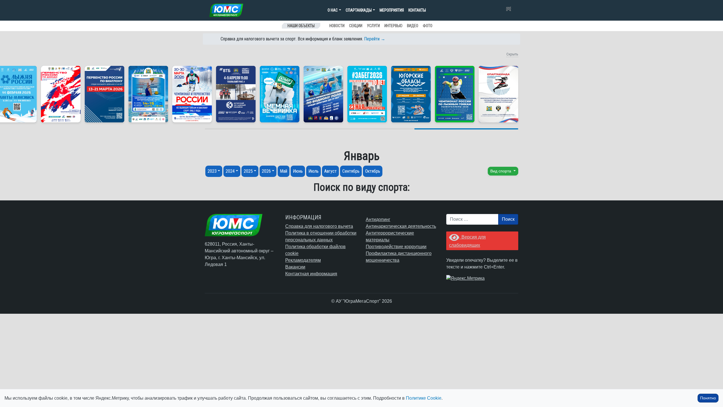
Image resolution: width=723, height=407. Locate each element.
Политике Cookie (423, 398)
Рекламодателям (303, 260)
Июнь (298, 171)
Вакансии (295, 267)
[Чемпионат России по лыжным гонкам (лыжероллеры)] (454, 94)
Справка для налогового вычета (319, 226)
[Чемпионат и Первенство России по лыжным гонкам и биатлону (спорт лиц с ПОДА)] (192, 94)
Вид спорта (501, 171)
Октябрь (372, 171)
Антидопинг (378, 219)
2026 (266, 171)
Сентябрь (351, 171)
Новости (337, 25)
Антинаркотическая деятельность (401, 226)
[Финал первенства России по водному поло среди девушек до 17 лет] (323, 94)
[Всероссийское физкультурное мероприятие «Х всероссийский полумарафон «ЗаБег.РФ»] (367, 94)
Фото (427, 25)
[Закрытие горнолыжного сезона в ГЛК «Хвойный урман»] (279, 94)
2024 (230, 171)
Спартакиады (359, 10)
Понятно (708, 398)
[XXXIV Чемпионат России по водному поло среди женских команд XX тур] (148, 94)
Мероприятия (392, 10)
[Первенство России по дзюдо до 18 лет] (60, 94)
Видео (412, 25)
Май (283, 171)
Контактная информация (311, 273)
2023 (212, 171)
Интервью (393, 25)
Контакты (417, 10)
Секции (355, 25)
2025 (248, 171)
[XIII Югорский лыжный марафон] (236, 94)
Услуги (373, 25)
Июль (313, 171)
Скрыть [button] (512, 54)
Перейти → (374, 39)
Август (330, 171)
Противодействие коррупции (396, 246)
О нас (333, 10)
